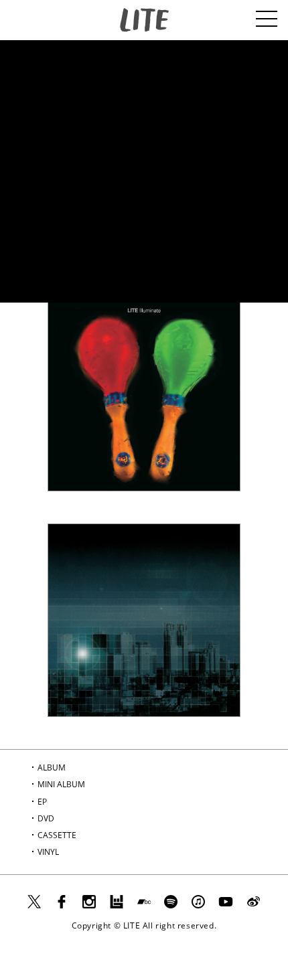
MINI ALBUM (61, 784)
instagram (89, 907)
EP (42, 801)
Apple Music (198, 896)
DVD (46, 818)
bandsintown (116, 907)
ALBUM (52, 767)
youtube (225, 907)
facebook (61, 907)
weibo (259, 907)
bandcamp (144, 907)
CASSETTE (57, 835)
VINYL (48, 852)
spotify (170, 907)
